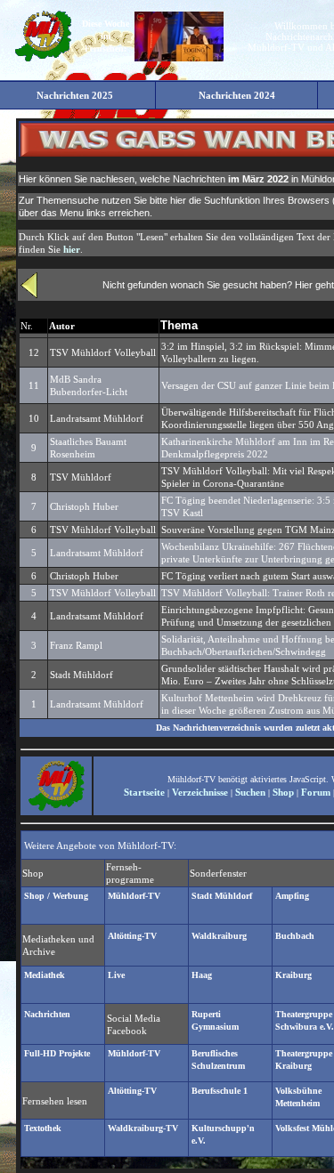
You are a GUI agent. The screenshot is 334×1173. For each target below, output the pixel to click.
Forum (315, 792)
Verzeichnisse (200, 792)
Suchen (250, 792)
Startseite (144, 792)
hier (71, 249)
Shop (283, 792)
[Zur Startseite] (42, 59)
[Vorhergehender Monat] (29, 294)
